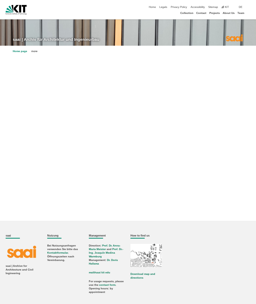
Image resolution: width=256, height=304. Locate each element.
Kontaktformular (57, 252)
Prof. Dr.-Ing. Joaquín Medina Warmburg (106, 253)
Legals (163, 7)
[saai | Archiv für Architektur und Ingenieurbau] (234, 37)
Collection (186, 13)
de (240, 7)
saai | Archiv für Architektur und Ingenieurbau (56, 39)
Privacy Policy (179, 7)
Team (240, 13)
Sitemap (213, 7)
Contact (201, 13)
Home (152, 7)
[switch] (249, 7)
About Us (229, 13)
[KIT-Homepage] (16, 10)
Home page (20, 51)
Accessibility (198, 7)
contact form (107, 285)
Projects (214, 13)
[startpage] (249, 12)
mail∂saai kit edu (99, 272)
